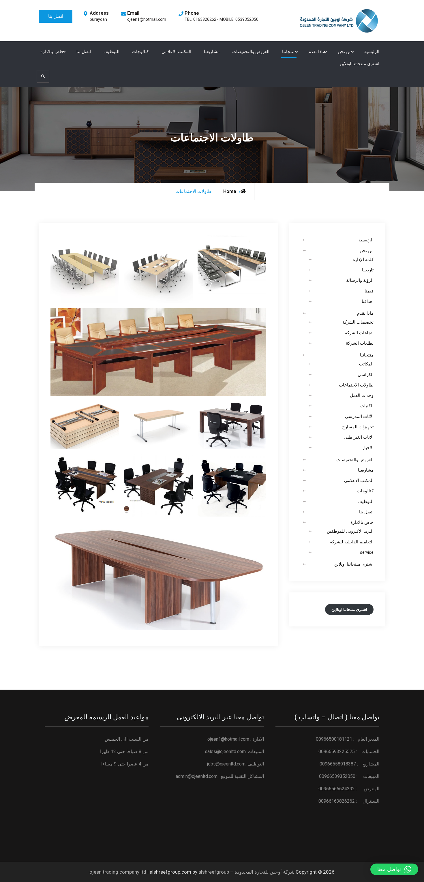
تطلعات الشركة (360, 343)
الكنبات (367, 405)
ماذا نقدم (316, 51)
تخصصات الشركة (358, 322)
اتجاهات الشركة (359, 332)
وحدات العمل (362, 395)
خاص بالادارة (52, 51)
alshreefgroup (213, 872)
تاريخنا (368, 270)
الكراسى (366, 374)
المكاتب (366, 364)
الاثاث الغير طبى (359, 437)
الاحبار (368, 447)
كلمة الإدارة (363, 259)
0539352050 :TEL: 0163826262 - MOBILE (221, 19)
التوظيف (111, 51)
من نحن (345, 51)
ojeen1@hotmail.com (146, 19)
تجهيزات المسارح (358, 426)
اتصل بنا (55, 16)
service (367, 552)
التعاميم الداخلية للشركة (352, 542)
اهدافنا (368, 301)
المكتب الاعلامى (176, 51)
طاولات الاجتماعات (356, 385)
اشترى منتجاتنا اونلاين (359, 63)
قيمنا (369, 291)
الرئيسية (371, 51)
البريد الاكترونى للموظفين (350, 531)
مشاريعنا (211, 51)
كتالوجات (140, 51)
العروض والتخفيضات (251, 51)
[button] (394, 869)
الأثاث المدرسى (359, 416)
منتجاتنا (289, 51)
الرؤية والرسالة (360, 280)
